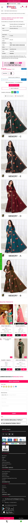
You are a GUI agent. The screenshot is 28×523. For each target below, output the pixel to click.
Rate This (3, 384)
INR (19, 3)
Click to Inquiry (9, 96)
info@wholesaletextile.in (12, 505)
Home (2, 11)
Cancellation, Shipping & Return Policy (9, 478)
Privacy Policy (4, 475)
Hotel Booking (4, 473)
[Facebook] (15, 92)
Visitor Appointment (6, 471)
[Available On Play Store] (8, 3)
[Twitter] (18, 92)
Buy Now (21, 518)
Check (24, 79)
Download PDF (20, 96)
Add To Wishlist (15, 88)
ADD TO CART (7, 518)
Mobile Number (4, 392)
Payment (4, 479)
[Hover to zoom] (14, 119)
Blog (3, 489)
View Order (4, 460)
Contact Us (4, 487)
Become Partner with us (6, 464)
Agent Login (4, 465)
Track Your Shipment (6, 462)
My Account (4, 455)
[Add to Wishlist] (1, 305)
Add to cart (14, 85)
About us (4, 486)
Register (3, 457)
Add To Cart (9, 335)
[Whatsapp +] (12, 92)
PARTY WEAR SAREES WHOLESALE (11, 11)
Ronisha (12, 53)
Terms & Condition (5, 476)
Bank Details (4, 492)
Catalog (3, 335)
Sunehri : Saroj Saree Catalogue (9, 360)
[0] (23, 7)
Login (3, 459)
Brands (3, 490)
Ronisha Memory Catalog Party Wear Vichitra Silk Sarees (13, 13)
